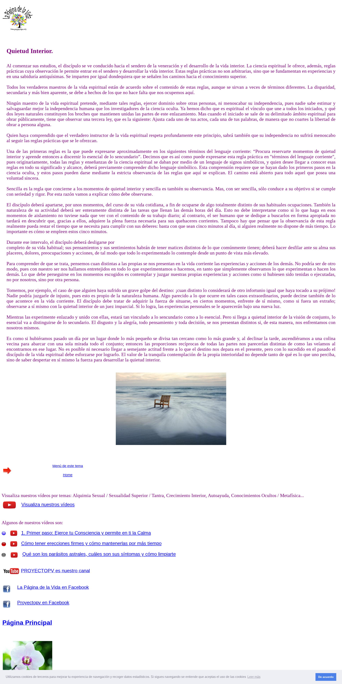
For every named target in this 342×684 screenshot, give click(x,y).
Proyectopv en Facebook (43, 602)
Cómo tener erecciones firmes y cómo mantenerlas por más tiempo (91, 543)
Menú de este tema (67, 466)
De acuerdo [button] (326, 676)
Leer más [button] (253, 676)
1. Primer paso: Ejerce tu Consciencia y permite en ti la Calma (86, 532)
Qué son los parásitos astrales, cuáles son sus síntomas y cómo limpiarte (99, 554)
